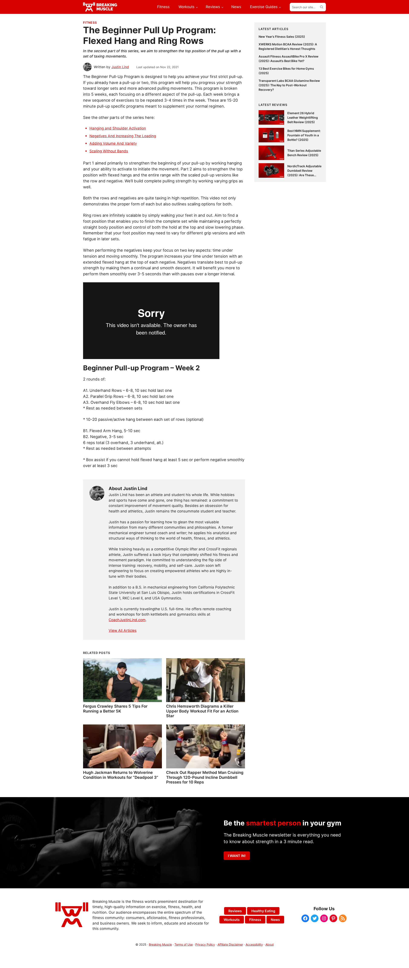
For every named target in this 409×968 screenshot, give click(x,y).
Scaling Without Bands (108, 151)
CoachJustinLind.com (127, 620)
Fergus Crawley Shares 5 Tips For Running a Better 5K (115, 708)
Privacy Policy (205, 944)
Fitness (90, 22)
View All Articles (123, 630)
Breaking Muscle (160, 944)
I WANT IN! (237, 856)
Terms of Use (183, 944)
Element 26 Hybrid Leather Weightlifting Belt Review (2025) (302, 117)
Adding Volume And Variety (113, 143)
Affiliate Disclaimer (230, 944)
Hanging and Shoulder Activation (117, 128)
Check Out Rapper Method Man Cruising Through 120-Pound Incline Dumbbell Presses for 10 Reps (204, 777)
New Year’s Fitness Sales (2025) (282, 36)
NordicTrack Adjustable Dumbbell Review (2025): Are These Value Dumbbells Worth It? (304, 175)
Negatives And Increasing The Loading (122, 136)
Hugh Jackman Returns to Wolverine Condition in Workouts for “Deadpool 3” (120, 774)
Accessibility (254, 944)
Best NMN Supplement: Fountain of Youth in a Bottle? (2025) (304, 135)
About (269, 944)
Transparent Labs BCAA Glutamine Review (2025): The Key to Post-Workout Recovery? (289, 85)
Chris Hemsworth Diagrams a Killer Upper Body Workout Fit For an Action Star (202, 711)
